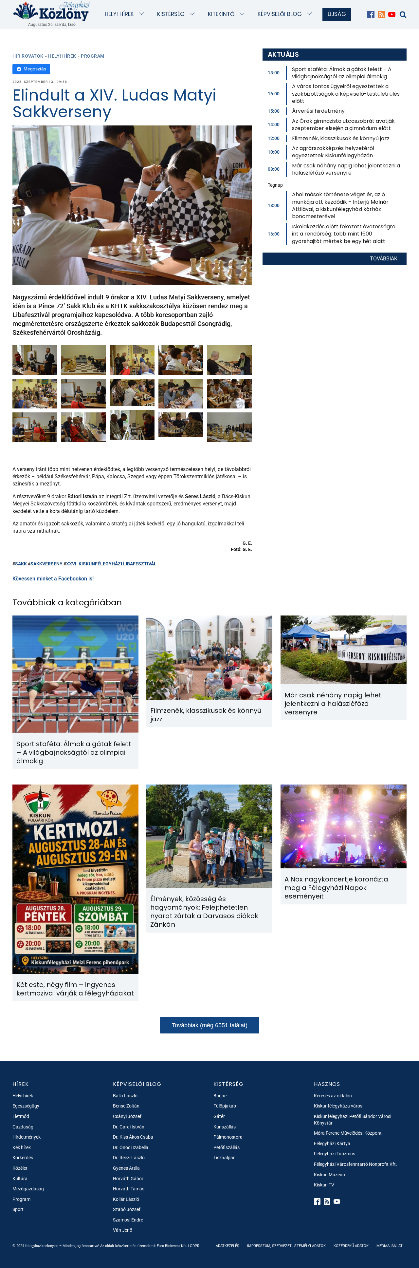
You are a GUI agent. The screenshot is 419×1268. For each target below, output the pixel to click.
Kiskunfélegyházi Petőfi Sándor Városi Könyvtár (352, 1120)
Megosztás (35, 68)
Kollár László (126, 1199)
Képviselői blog (280, 14)
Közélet (19, 1168)
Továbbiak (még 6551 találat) (209, 1025)
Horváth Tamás (128, 1188)
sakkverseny (46, 563)
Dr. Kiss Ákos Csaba (133, 1137)
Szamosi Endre (128, 1219)
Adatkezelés (227, 1246)
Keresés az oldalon (333, 1095)
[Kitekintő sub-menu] (243, 14)
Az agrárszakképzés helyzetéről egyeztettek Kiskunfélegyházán (333, 151)
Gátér (219, 1116)
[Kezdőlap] (51, 11)
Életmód (20, 1116)
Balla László (125, 1095)
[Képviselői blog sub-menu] (311, 14)
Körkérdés (22, 1157)
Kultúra (19, 1178)
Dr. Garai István (128, 1126)
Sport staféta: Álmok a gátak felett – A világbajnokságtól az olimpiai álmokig (342, 73)
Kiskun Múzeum (330, 1174)
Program (92, 56)
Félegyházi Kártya (332, 1143)
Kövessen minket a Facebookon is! (53, 579)
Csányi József (127, 1116)
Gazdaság (22, 1126)
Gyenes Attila (126, 1168)
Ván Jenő (122, 1230)
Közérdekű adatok (351, 1246)
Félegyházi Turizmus (334, 1153)
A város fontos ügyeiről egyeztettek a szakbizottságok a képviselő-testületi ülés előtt (346, 94)
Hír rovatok (28, 56)
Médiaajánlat (389, 1246)
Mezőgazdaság (28, 1188)
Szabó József (126, 1209)
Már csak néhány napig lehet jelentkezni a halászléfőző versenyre (346, 169)
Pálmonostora (228, 1137)
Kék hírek (21, 1147)
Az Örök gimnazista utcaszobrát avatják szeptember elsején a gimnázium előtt (343, 124)
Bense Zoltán (126, 1105)
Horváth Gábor (128, 1178)
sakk (21, 563)
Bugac (220, 1095)
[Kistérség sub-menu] (193, 14)
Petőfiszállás (226, 1147)
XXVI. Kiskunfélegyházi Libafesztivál (111, 563)
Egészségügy (25, 1105)
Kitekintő (221, 14)
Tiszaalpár (224, 1157)
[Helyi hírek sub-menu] (143, 14)
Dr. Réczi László (129, 1157)
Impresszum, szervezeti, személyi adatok (286, 1246)
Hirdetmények (26, 1137)
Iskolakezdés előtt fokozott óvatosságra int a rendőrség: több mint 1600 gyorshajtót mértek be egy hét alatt (343, 234)
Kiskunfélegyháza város (338, 1105)
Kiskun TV (324, 1184)
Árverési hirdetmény (318, 111)
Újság (337, 14)
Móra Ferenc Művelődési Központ (348, 1133)
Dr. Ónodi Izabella (130, 1147)
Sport (18, 1209)
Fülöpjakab (224, 1105)
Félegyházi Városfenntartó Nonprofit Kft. (355, 1164)
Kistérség (171, 14)
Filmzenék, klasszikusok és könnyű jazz (341, 138)
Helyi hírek (119, 14)
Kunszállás (224, 1126)
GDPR (194, 1246)
